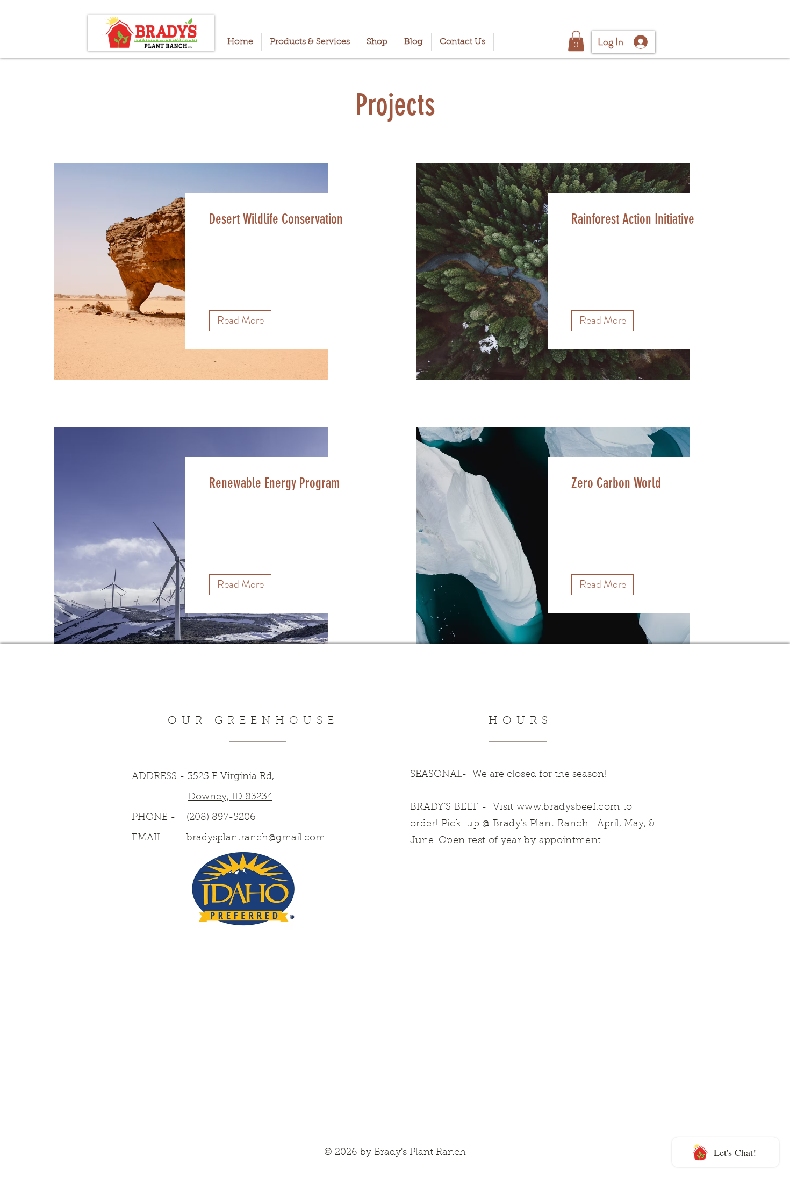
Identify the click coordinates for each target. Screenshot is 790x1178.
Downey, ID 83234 (230, 797)
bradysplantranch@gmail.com (255, 838)
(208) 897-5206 (221, 818)
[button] (576, 41)
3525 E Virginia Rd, (231, 777)
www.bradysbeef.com (568, 807)
